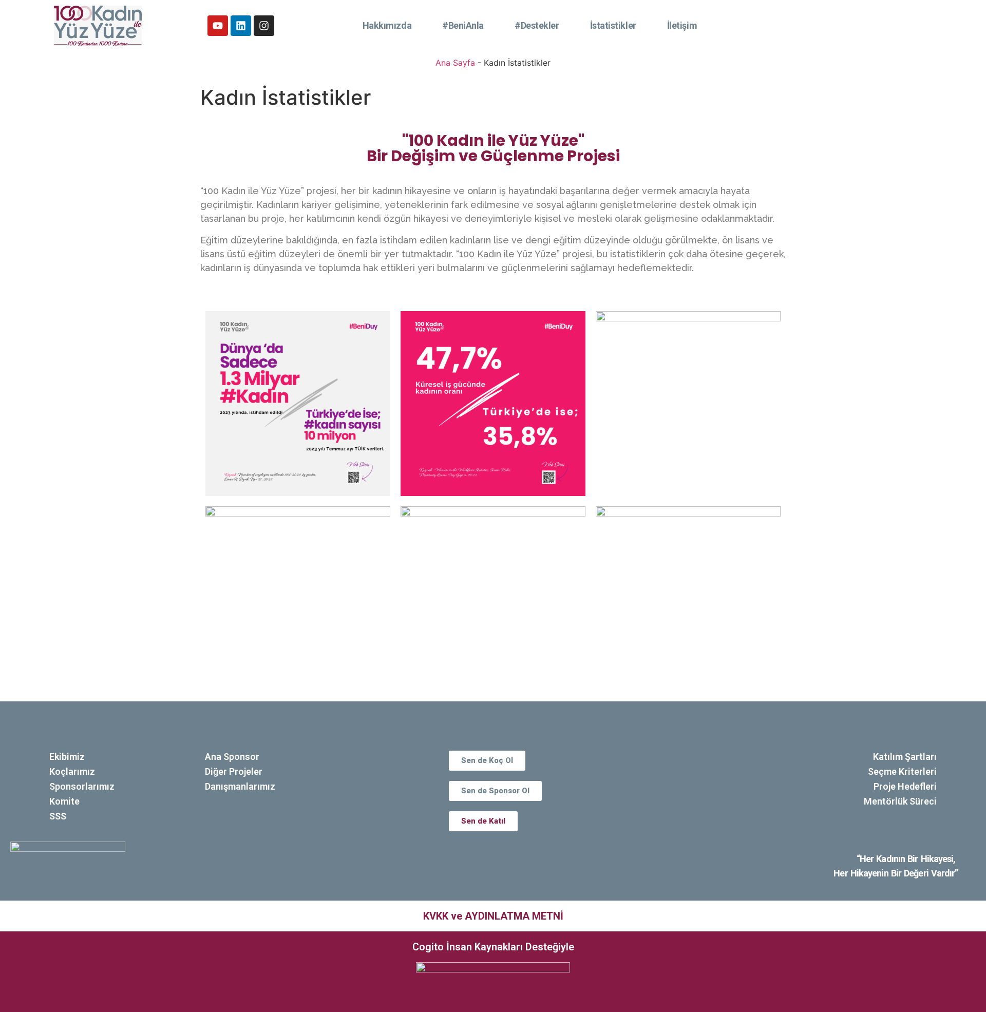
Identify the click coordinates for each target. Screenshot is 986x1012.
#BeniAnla (463, 25)
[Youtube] (217, 25)
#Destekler (537, 25)
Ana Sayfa (455, 63)
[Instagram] (264, 25)
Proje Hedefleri (905, 786)
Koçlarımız (72, 771)
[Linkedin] (241, 25)
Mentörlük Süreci (900, 801)
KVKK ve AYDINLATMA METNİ (493, 916)
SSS (57, 816)
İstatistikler (613, 25)
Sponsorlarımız (82, 786)
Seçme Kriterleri (902, 771)
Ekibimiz (67, 756)
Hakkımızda (387, 25)
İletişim (682, 25)
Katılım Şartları (905, 756)
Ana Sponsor (232, 756)
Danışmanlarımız (240, 786)
